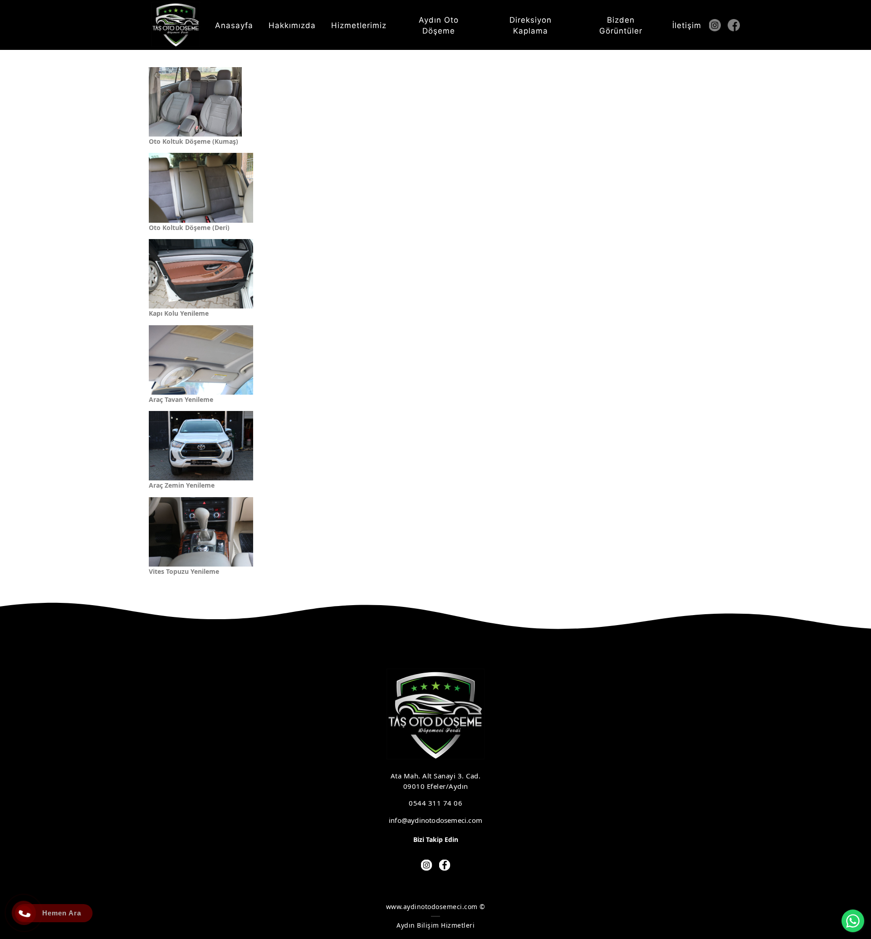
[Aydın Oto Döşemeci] (176, 24)
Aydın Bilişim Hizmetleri (435, 925)
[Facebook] (737, 25)
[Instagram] (718, 25)
